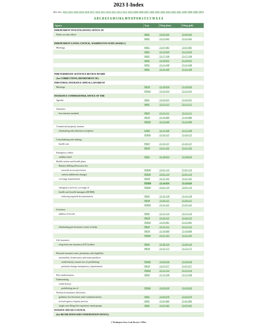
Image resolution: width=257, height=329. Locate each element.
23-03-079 (164, 297)
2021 (70, 12)
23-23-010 (164, 91)
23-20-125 (164, 135)
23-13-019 (164, 52)
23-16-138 (164, 196)
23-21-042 (164, 39)
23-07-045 (164, 305)
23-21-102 (164, 148)
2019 (81, 12)
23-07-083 (164, 47)
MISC (147, 34)
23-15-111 (164, 113)
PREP (147, 113)
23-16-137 (164, 144)
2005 (157, 12)
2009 (135, 12)
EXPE (147, 130)
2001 (179, 12)
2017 (92, 12)
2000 (184, 12)
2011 (124, 12)
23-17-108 (164, 56)
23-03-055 (164, 100)
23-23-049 (164, 122)
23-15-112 (164, 227)
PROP (147, 87)
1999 (189, 12)
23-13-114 (164, 270)
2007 (146, 12)
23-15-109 (164, 130)
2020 (76, 12)
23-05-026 (164, 34)
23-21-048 (164, 65)
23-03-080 (164, 301)
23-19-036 (164, 87)
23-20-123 (164, 218)
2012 (119, 12)
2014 (108, 12)
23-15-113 (164, 104)
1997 (200, 12)
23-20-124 (164, 244)
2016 (97, 12)
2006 (151, 12)
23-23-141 (164, 205)
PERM (147, 91)
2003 (168, 12)
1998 (195, 12)
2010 (130, 12)
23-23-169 (164, 69)
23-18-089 (164, 231)
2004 (162, 12)
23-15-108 (164, 275)
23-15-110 (164, 214)
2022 (65, 12)
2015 (103, 12)
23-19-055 (164, 60)
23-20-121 (164, 200)
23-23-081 (164, 222)
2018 (86, 12)
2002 (173, 12)
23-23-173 (164, 248)
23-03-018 (164, 262)
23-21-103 (164, 235)
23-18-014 (164, 157)
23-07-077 (164, 266)
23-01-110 (164, 170)
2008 (141, 12)
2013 (114, 12)
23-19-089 (164, 117)
